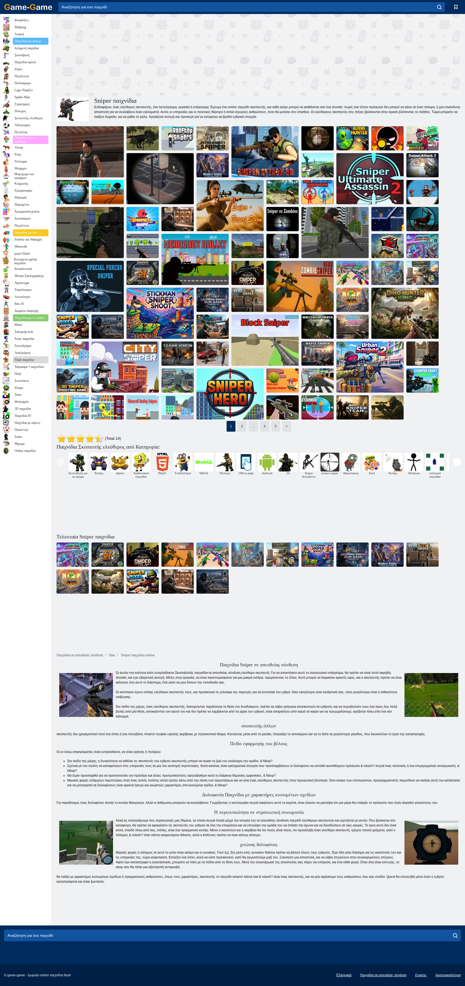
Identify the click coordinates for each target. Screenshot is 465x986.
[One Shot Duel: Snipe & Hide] (352, 273)
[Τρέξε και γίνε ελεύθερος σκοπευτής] (282, 380)
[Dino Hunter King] (405, 313)
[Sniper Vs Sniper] (352, 327)
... (253, 426)
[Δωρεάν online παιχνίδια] (28, 7)
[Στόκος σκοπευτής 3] (107, 192)
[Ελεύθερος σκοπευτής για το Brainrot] (142, 273)
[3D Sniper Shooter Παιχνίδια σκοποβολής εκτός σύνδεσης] (422, 353)
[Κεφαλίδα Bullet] (195, 259)
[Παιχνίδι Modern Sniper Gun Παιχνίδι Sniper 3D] (212, 165)
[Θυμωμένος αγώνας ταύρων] (387, 246)
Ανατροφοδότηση (448, 975)
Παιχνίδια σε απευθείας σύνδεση (383, 975)
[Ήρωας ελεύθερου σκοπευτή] (230, 394)
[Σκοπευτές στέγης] (177, 138)
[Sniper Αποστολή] (422, 192)
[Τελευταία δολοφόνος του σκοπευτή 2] (370, 178)
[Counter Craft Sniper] (422, 380)
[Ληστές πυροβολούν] (387, 219)
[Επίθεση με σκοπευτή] (90, 151)
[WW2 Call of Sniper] (317, 327)
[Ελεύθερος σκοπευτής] (317, 407)
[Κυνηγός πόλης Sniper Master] (335, 232)
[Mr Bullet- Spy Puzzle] (73, 407)
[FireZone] (212, 327)
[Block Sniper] (265, 340)
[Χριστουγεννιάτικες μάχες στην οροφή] (422, 138)
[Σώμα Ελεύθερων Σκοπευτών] (247, 273)
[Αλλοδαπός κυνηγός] (107, 407)
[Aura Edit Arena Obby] (422, 246)
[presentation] (60, 462)
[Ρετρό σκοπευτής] (73, 192)
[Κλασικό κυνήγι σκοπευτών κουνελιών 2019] (317, 138)
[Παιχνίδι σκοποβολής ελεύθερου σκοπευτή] (422, 273)
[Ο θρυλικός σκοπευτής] (90, 232)
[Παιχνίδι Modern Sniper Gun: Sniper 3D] (212, 300)
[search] (439, 7)
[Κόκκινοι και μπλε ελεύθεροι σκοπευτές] (317, 192)
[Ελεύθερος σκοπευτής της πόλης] (177, 219)
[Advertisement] (157, 54)
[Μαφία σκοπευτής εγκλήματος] (317, 353)
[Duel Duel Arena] (387, 407)
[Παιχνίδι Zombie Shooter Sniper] (212, 353)
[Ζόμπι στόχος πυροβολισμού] (142, 246)
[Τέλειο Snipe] (142, 219)
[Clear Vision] (177, 353)
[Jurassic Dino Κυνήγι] (142, 138)
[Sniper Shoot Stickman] (160, 313)
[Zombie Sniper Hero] (300, 286)
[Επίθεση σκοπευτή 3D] (265, 151)
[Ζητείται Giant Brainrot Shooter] (387, 273)
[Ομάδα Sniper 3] (352, 407)
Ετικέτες (421, 975)
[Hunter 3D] (282, 192)
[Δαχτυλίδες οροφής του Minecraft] (142, 407)
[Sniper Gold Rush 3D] (177, 407)
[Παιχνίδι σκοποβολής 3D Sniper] (73, 380)
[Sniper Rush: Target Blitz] (73, 353)
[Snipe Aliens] (352, 300)
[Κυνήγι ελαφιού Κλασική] (422, 219)
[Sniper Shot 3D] (387, 138)
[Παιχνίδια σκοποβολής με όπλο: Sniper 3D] (107, 327)
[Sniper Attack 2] (422, 165)
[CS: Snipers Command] (282, 407)
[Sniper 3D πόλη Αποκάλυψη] (282, 246)
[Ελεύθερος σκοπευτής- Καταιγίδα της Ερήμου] (230, 205)
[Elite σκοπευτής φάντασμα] (212, 138)
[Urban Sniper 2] (370, 367)
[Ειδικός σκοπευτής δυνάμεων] (90, 286)
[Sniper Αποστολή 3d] (160, 178)
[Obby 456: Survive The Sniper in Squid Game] (317, 380)
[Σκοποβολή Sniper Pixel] (73, 327)
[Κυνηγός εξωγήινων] (352, 138)
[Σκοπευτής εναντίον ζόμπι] (282, 219)
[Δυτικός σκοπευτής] (247, 246)
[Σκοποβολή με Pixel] (317, 165)
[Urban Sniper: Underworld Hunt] (177, 380)
